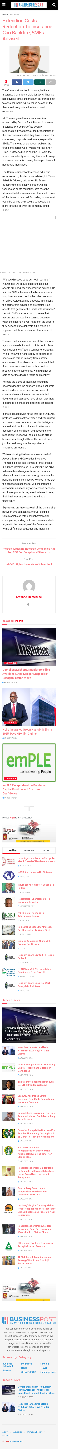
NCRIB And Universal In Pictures (35, 872)
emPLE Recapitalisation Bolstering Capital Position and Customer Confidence (24, 789)
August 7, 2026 (25, 1236)
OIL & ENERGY (28, 1372)
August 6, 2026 (25, 1251)
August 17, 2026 (10, 738)
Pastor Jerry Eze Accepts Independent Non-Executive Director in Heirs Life (32, 1191)
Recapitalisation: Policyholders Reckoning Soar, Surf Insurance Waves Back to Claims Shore (34, 1229)
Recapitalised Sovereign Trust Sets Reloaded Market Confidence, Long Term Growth (37, 1116)
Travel (43, 1368)
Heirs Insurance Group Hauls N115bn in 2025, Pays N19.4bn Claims (33, 1050)
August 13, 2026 (26, 1161)
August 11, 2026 (26, 1199)
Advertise (17, 1432)
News (24, 1368)
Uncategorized (48, 1372)
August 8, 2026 (25, 1219)
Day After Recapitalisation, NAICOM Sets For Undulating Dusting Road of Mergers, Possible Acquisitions (37, 1133)
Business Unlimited (7, 1365)
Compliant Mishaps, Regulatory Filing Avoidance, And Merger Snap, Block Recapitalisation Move (26, 674)
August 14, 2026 (26, 1106)
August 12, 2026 (26, 1182)
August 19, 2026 (10, 682)
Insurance (14, 15)
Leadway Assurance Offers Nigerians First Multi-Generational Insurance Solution (36, 1099)
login (12, 817)
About (5, 1432)
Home (5, 15)
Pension (44, 1363)
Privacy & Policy (34, 1432)
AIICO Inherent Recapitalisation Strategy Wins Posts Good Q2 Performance (34, 1260)
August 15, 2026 (26, 1089)
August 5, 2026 (25, 1268)
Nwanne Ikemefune (29, 597)
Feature (6, 1370)
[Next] (31, 808)
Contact (6, 1435)
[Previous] (26, 808)
